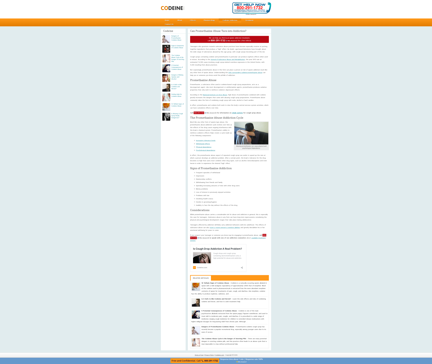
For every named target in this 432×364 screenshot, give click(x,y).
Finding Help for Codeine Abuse (176, 95)
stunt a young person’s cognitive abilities (225, 227)
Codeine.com (172, 8)
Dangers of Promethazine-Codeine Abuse (176, 38)
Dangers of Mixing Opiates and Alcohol (177, 77)
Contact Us (169, 24)
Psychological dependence (205, 150)
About (179, 20)
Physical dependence (203, 147)
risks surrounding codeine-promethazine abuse (245, 72)
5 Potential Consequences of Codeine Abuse (177, 67)
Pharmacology (209, 20)
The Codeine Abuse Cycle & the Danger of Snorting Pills (177, 58)
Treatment (249, 20)
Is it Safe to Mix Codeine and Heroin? (176, 87)
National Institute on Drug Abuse (215, 95)
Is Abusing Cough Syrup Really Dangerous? (177, 116)
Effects (193, 20)
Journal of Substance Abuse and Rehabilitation (228, 59)
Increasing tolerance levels (205, 140)
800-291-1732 (218, 40)
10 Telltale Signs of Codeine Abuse (177, 105)
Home (167, 20)
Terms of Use (199, 355)
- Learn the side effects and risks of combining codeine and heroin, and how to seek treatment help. (233, 300)
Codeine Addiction (230, 20)
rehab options (237, 113)
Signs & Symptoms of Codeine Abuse (177, 47)
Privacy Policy (209, 355)
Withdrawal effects (203, 144)
